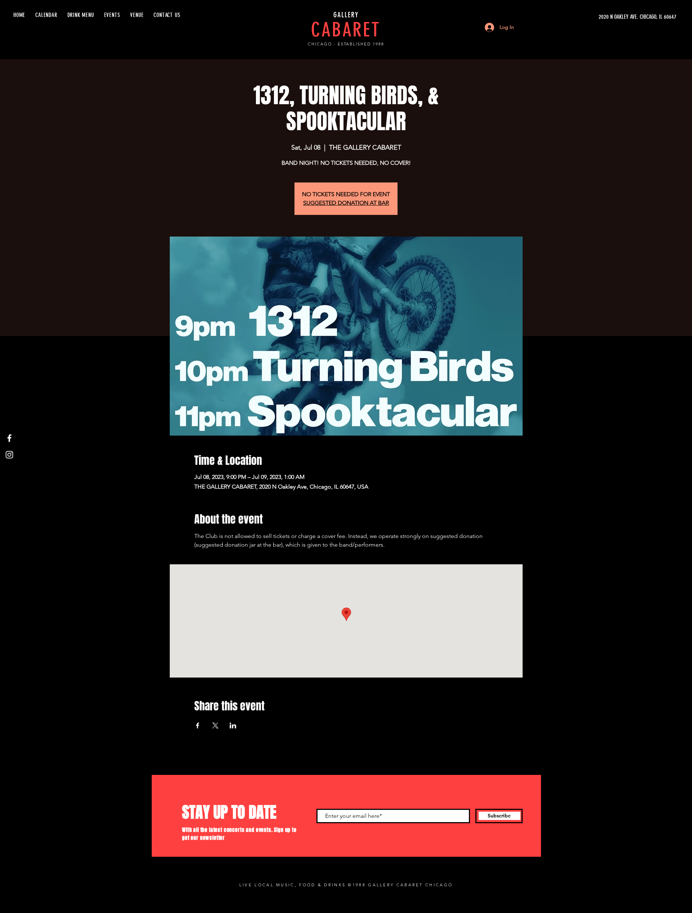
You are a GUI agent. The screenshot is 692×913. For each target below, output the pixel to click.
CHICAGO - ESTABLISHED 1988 (346, 44)
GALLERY (346, 14)
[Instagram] (9, 455)
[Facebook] (9, 438)
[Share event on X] (215, 725)
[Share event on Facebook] (197, 725)
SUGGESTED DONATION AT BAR (346, 202)
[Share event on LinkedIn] (233, 725)
